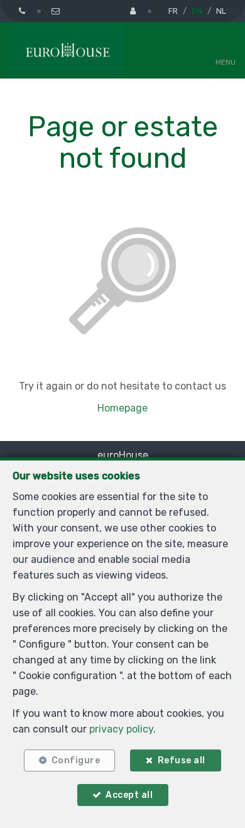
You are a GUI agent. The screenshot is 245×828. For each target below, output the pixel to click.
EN (197, 11)
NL (221, 11)
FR (173, 11)
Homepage (122, 408)
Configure (76, 760)
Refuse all (181, 760)
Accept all (129, 795)
